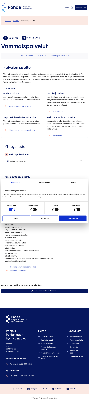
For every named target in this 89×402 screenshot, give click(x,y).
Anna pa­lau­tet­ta (76, 340)
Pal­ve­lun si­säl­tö (26, 56)
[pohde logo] (19, 7)
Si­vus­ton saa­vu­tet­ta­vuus (49, 357)
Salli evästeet (73, 218)
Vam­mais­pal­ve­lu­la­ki (18, 271)
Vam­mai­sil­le (57, 135)
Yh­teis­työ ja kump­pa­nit (50, 353)
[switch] (33, 209)
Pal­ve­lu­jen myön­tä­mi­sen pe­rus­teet (24, 267)
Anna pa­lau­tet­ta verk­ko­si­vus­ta (45, 291)
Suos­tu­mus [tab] (15, 182)
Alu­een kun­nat (76, 336)
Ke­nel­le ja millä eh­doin (60, 56)
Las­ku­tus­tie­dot (47, 340)
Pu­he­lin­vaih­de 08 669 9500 (21, 364)
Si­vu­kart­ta (74, 347)
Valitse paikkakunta (17, 154)
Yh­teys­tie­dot (41, 56)
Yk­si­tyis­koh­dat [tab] (44, 182)
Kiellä (16, 218)
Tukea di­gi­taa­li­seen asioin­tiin (48, 348)
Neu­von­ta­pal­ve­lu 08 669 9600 (22, 376)
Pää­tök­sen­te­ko (47, 343)
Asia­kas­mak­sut (47, 336)
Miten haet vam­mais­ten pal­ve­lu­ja (22, 130)
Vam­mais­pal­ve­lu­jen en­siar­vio (20, 106)
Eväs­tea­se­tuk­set (76, 356)
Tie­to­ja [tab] (73, 182)
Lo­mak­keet (74, 343)
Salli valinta (44, 218)
